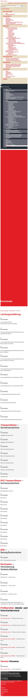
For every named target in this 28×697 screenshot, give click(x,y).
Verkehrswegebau (9, 20)
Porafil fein (10, 36)
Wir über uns (8, 72)
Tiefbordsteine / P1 (12, 48)
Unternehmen (6, 69)
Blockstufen (10, 44)
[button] (3, 3)
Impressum (3, 687)
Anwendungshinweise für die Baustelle (14, 24)
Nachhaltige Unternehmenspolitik (13, 66)
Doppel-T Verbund (12, 41)
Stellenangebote (9, 74)
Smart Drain (10, 29)
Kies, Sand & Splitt (7, 11)
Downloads (8, 77)
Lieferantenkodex (4, 691)
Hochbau (7, 17)
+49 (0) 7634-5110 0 (23, 3)
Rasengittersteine (12, 37)
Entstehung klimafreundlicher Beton (13, 65)
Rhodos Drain (11, 35)
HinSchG (2, 693)
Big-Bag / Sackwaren (10, 14)
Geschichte (8, 73)
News (7, 70)
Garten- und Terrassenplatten (12, 51)
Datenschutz (3, 683)
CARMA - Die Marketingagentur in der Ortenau (11, 681)
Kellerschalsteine (12, 45)
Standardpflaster (12, 39)
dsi (1, 685)
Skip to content (4, 1)
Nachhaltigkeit (6, 62)
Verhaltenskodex (4, 689)
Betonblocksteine (9, 50)
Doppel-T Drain (11, 33)
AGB (6, 75)
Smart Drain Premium (12, 28)
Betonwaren (6, 26)
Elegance (10, 53)
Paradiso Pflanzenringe (13, 49)
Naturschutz (8, 67)
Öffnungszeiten (17, 675)
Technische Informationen (11, 54)
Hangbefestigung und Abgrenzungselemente (15, 43)
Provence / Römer (12, 40)
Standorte (6, 678)
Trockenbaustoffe (7, 56)
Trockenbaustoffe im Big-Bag (12, 59)
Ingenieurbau (8, 18)
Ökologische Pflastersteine (11, 27)
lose (6, 13)
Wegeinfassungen (12, 47)
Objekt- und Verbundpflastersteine (13, 38)
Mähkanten (10, 46)
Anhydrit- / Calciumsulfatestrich (12, 58)
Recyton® (8, 21)
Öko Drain (10, 31)
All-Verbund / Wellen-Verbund (14, 42)
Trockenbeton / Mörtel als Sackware (13, 60)
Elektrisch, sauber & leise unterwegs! (13, 64)
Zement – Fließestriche (11, 23)
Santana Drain (11, 34)
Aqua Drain (10, 30)
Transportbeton (7, 16)
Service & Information (10, 76)
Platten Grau (11, 52)
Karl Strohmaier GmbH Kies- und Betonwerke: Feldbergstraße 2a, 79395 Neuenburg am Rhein (10, 673)
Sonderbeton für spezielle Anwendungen (14, 22)
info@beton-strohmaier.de (13, 3)
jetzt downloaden (4, 319)
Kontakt (5, 79)
